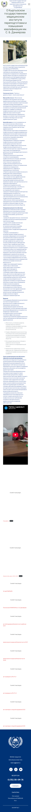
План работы (6, 521)
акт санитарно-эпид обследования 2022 (14, 709)
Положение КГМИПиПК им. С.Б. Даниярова (14, 607)
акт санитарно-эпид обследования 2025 (14, 726)
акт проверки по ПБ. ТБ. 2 (10, 693)
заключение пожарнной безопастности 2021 (15, 642)
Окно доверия (15, 796)
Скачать (11, 521)
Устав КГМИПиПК (7, 591)
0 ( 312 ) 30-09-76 (15, 779)
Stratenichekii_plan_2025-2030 (10, 576)
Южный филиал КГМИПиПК (15, 798)
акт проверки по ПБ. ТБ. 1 (9, 676)
